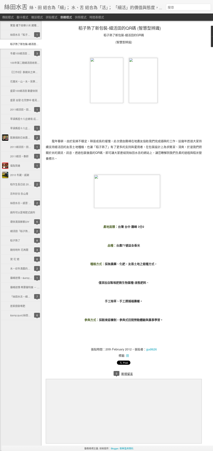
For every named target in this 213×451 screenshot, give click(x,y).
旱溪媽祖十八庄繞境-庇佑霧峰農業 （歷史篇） (36, 119)
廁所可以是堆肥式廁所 (22, 212)
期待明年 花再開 (19, 249)
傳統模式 (8, 17)
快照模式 (81, 17)
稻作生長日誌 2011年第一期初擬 (28, 184)
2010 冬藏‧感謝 (19, 175)
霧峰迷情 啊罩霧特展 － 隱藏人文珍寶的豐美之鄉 (37, 287)
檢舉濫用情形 (126, 448)
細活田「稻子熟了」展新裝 (25, 231)
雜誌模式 (37, 17)
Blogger (114, 448)
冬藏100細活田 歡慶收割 (24, 53)
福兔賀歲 (15, 165)
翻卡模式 (22, 17)
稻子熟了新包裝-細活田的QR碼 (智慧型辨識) (34, 44)
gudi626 (151, 349)
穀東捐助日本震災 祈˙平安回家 (27, 137)
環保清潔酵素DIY (19, 221)
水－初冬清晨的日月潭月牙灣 (26, 268)
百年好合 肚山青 (19, 193)
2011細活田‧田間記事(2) (24, 109)
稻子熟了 (15, 240)
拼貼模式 (51, 17)
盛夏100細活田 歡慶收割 (24, 90)
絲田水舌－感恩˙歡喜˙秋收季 (26, 203)
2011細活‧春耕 (19, 156)
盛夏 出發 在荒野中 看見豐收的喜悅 (30, 100)
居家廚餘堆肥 (17, 306)
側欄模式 (66, 17)
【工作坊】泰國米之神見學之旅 (27, 72)
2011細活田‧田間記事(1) (24, 147)
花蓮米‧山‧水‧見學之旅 (25, 81)
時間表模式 (96, 17)
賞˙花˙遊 (14, 259)
